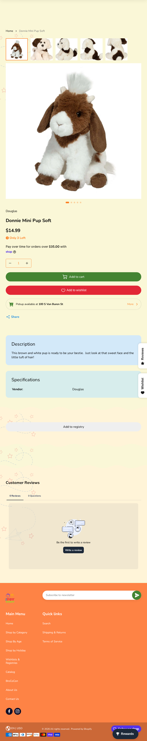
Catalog (10, 672)
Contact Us (12, 699)
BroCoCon (12, 681)
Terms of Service (52, 641)
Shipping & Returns (54, 632)
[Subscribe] (136, 595)
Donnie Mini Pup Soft (32, 31)
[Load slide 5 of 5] (116, 49)
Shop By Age (13, 641)
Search (46, 623)
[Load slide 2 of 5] (42, 49)
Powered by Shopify (81, 728)
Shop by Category (16, 632)
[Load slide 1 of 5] (17, 49)
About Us (11, 690)
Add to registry (73, 427)
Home (9, 31)
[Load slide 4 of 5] (91, 49)
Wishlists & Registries (13, 661)
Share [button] (15, 317)
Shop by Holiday (16, 650)
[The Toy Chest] (10, 598)
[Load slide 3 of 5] (67, 49)
